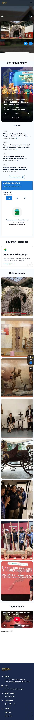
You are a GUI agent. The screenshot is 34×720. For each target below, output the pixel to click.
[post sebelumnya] (5, 113)
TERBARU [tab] (17, 125)
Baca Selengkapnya (17, 117)
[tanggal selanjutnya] (29, 198)
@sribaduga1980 (6, 631)
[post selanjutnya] (28, 113)
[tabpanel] (17, 157)
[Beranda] (4, 2)
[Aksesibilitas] (31, 369)
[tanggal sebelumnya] (4, 198)
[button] (17, 296)
